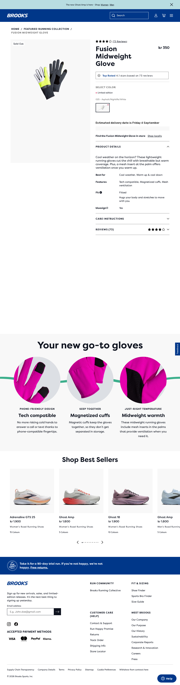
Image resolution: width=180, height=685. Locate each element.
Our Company (139, 619)
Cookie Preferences (106, 669)
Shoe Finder (138, 590)
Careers (135, 653)
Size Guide (137, 601)
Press (134, 659)
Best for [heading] (100, 174)
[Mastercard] (24, 639)
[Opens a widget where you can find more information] (166, 678)
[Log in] (156, 15)
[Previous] (78, 542)
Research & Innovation (144, 647)
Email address (14, 606)
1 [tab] (82, 542)
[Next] (102, 542)
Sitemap (89, 669)
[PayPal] (36, 639)
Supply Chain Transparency (20, 669)
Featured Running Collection (46, 28)
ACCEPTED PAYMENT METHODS (29, 631)
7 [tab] (92, 542)
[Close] (171, 4)
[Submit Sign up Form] (57, 611)
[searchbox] (131, 16)
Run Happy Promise (101, 628)
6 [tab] (90, 542)
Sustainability (139, 636)
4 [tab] (87, 542)
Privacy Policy (75, 669)
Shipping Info (97, 645)
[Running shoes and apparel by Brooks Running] (17, 15)
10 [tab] (97, 542)
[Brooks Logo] (41, 584)
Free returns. (39, 567)
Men (112, 5)
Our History (138, 630)
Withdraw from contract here (133, 669)
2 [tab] (83, 542)
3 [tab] (85, 542)
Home (15, 28)
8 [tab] (94, 542)
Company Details (46, 669)
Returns (94, 634)
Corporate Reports (142, 642)
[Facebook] (16, 624)
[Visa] (12, 639)
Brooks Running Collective (105, 590)
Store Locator (98, 651)
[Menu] (171, 15)
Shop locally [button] (155, 135)
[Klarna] (47, 639)
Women (104, 5)
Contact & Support (101, 623)
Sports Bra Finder (141, 596)
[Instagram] (9, 624)
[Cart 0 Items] (164, 15)
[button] (50, 107)
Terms (61, 669)
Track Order (97, 640)
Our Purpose (138, 625)
